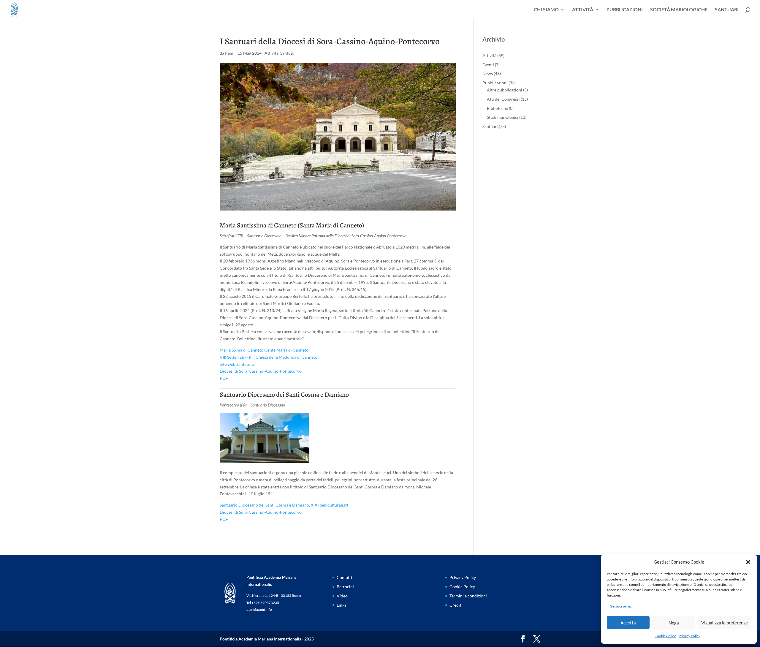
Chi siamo (546, 9)
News (487, 73)
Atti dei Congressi (503, 99)
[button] (748, 562)
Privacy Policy (689, 636)
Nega (674, 622)
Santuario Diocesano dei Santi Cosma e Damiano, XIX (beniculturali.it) (284, 504)
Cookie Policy (665, 636)
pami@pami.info (259, 609)
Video (342, 595)
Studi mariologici (502, 117)
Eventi (488, 64)
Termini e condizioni (468, 595)
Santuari (727, 9)
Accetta (628, 622)
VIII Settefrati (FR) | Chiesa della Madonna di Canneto (268, 357)
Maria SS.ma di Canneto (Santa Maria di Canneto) (265, 349)
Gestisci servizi (621, 606)
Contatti (344, 577)
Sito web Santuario (237, 364)
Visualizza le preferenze (724, 622)
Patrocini (345, 586)
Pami (230, 53)
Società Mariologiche (678, 9)
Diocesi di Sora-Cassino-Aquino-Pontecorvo (261, 371)
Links (341, 605)
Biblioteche (497, 108)
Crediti (456, 605)
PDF (224, 378)
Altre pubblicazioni (504, 89)
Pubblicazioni (625, 9)
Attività (582, 9)
